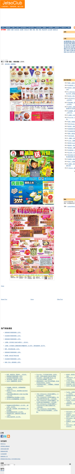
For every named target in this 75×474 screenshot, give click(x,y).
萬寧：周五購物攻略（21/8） (12, 349)
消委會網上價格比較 (5, 446)
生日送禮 (50, 29)
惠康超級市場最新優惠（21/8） (13, 332)
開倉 (34, 29)
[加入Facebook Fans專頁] (2, 437)
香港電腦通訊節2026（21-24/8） (15, 412)
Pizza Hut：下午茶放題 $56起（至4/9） (46, 374)
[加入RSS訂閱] (8, 437)
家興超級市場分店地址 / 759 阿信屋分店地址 (10, 458)
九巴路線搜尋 (4, 453)
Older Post (60, 299)
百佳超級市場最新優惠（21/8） (13, 335)
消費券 (9, 29)
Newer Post (4, 299)
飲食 (18, 27)
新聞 (72, 48)
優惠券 (44, 27)
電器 (37, 29)
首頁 (3, 27)
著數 (4, 470)
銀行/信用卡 (31, 27)
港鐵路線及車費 (4, 451)
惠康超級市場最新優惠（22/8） (13, 339)
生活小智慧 (70, 52)
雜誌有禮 (44, 29)
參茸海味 (7, 64)
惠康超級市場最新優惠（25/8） (14, 376)
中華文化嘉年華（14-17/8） (13, 417)
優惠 (2, 470)
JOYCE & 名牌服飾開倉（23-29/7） (16, 399)
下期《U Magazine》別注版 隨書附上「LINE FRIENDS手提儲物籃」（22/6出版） (47, 410)
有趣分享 (63, 27)
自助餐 (21, 29)
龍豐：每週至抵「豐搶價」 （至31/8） (16, 374)
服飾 (12, 29)
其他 (68, 48)
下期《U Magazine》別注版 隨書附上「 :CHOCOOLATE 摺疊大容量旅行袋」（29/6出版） (46, 405)
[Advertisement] (50, 13)
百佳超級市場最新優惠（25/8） (14, 378)
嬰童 (40, 29)
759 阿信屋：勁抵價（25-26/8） (14, 379)
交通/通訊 (50, 27)
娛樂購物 (68, 41)
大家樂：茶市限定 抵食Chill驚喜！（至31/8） (17, 342)
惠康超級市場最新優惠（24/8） (13, 352)
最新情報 (8, 27)
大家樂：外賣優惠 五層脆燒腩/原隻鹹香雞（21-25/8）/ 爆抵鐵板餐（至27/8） (25, 345)
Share (2, 286)
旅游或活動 (68, 43)
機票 (31, 29)
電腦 (72, 50)
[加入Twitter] (5, 437)
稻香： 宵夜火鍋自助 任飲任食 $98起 (46, 376)
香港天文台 (3, 443)
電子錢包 (67, 50)
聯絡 (69, 27)
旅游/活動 (38, 27)
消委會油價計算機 (5, 448)
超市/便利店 (24, 27)
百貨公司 (26, 29)
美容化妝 (16, 29)
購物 (13, 27)
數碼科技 (57, 27)
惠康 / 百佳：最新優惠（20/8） (13, 362)
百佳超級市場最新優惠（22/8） (13, 359)
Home (32, 299)
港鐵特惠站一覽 (4, 456)
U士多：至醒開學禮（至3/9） (14, 381)
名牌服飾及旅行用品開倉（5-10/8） (15, 397)
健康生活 (55, 29)
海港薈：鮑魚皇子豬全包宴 (12, 355)
